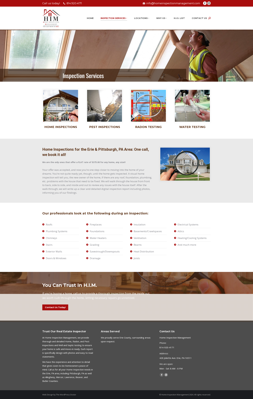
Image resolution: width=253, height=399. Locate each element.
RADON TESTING (148, 127)
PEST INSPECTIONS (104, 127)
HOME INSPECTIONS (60, 127)
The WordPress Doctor (66, 394)
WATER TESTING (192, 127)
